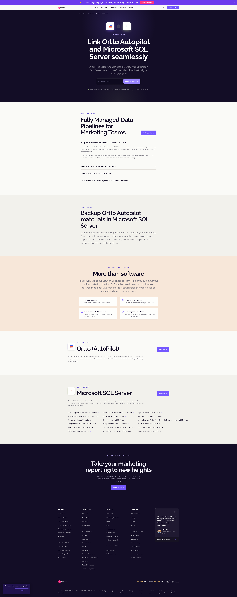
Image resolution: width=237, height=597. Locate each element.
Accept (22, 590)
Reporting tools (63, 554)
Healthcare (86, 550)
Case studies (110, 529)
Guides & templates (112, 540)
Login (163, 7)
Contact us (163, 349)
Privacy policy (135, 543)
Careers (133, 525)
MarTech (85, 561)
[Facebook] (172, 581)
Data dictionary (111, 554)
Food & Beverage (88, 565)
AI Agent (61, 536)
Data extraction (63, 518)
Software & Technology (90, 557)
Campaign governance (65, 529)
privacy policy (24, 586)
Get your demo (172, 7)
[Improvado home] (61, 8)
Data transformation (64, 525)
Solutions (104, 7)
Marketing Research (113, 518)
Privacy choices (136, 557)
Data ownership (63, 521)
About (133, 521)
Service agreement (137, 554)
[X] (177, 581)
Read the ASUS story (163, 539)
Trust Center (135, 539)
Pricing (131, 7)
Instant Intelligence (64, 532)
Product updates (112, 536)
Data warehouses (64, 550)
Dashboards (110, 532)
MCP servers (62, 557)
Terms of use (135, 550)
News (108, 525)
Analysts (85, 521)
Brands (84, 535)
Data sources (62, 546)
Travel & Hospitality (88, 569)
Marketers (85, 518)
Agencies (85, 539)
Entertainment (86, 543)
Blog (108, 521)
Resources (123, 7)
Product (95, 7)
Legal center (135, 535)
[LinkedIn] (168, 581)
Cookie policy (135, 546)
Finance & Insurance (89, 554)
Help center (110, 550)
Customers (113, 7)
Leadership (86, 525)
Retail (84, 546)
